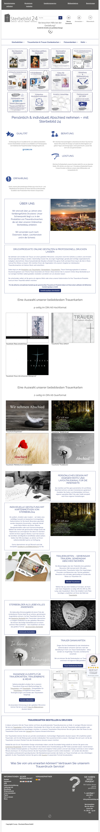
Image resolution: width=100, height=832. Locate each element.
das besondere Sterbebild (34, 627)
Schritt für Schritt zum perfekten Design (50, 28)
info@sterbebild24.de (90, 799)
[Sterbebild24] (21, 18)
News (6, 799)
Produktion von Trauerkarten (31, 270)
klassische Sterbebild (18, 618)
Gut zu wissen (8, 797)
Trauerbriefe (73, 595)
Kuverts (44, 755)
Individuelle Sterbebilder (27, 632)
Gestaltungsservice (50, 3)
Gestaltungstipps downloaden (50, 290)
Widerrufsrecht (9, 791)
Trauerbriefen (55, 270)
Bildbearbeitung (73, 3)
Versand (29, 731)
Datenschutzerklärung (11, 785)
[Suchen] (60, 17)
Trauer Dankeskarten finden (73, 665)
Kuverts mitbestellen (27, 700)
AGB (5, 783)
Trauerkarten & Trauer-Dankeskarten (43, 42)
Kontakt (6, 779)
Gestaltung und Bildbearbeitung (28, 547)
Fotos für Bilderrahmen (35, 707)
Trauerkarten (14, 688)
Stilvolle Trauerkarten (73, 582)
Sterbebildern (45, 270)
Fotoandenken (70, 42)
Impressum (7, 781)
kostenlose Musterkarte (13, 747)
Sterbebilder (17, 42)
